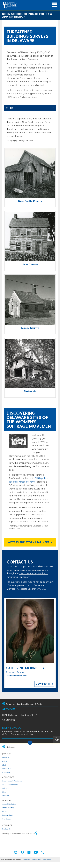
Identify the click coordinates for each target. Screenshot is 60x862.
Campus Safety (8, 815)
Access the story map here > (30, 542)
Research (5, 796)
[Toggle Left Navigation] (53, 108)
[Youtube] (36, 853)
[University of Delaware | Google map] (36, 834)
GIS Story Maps (9, 719)
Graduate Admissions (10, 784)
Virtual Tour (6, 769)
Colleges (5, 788)
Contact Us (6, 829)
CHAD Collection (9, 715)
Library (4, 792)
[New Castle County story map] (30, 173)
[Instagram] (16, 853)
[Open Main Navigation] (54, 5)
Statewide (30, 391)
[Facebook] (22, 853)
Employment (7, 772)
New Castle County (30, 200)
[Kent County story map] (30, 237)
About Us (5, 758)
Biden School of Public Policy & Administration (27, 15)
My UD (4, 811)
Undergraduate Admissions (12, 781)
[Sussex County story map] (30, 300)
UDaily (4, 765)
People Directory (8, 808)
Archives (8, 709)
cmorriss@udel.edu (17, 675)
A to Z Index (6, 819)
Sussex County (30, 327)
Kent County (30, 264)
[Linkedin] (29, 853)
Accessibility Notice (9, 804)
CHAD (9, 107)
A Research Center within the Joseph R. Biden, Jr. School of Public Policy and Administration (27, 732)
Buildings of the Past (30, 715)
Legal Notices (36, 859)
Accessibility (47, 859)
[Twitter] (42, 853)
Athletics (5, 761)
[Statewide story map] (30, 363)
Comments (26, 859)
